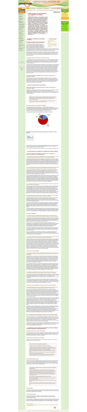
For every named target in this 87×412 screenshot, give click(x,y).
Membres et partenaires (54, 410)
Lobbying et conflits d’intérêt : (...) (54, 9)
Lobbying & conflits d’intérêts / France (65, 27)
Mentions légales (39, 410)
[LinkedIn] (56, 12)
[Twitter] (58, 12)
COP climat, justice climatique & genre (21, 27)
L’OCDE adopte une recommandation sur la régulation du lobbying (65, 18)
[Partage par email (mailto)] (53, 12)
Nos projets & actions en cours (33, 9)
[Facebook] (55, 12)
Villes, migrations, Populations (21, 40)
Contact (33, 410)
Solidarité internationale (21, 33)
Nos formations (46, 8)
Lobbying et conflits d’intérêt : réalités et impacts (65, 22)
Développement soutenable (21, 19)
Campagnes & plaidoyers (21, 16)
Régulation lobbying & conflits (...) (31, 10)
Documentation (65, 25)
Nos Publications (40, 8)
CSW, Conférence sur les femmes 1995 (22, 24)
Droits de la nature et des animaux (22, 48)
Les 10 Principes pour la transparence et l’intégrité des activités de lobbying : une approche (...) (53, 46)
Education (20, 36)
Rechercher (20, 8)
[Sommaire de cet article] (26, 38)
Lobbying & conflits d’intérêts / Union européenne (65, 28)
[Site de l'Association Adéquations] (25, 5)
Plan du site (46, 410)
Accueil (20, 9)
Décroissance (21, 50)
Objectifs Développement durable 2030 (21, 22)
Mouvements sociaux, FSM (22, 46)
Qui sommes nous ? (33, 8)
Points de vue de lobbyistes (65, 30)
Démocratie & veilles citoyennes (44, 9)
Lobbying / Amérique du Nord (64, 29)
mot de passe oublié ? (22, 66)
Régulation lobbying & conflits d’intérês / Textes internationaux (64, 10)
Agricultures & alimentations (21, 38)
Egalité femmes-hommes (21, 29)
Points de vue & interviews (21, 14)
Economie (20, 42)
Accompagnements (54, 8)
